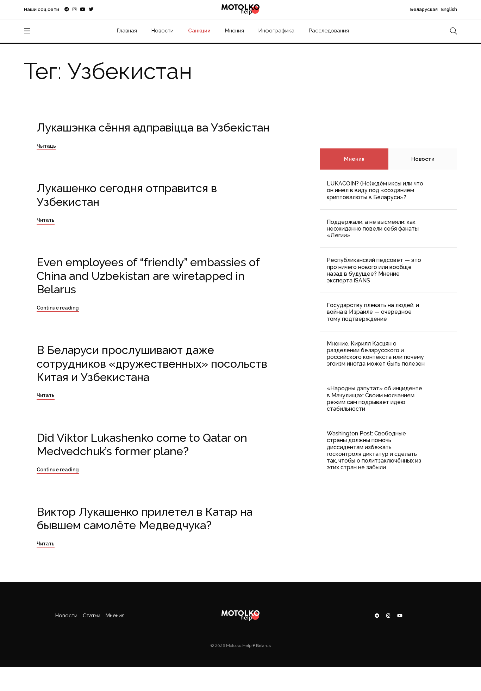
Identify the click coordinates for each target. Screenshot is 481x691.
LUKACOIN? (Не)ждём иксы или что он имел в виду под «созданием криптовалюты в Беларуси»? (375, 190)
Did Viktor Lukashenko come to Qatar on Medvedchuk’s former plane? (142, 444)
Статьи (91, 615)
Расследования (329, 30)
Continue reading (58, 308)
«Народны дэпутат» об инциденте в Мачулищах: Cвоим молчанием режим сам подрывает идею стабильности (374, 398)
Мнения (234, 30)
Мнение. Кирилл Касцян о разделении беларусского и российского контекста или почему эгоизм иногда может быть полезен (376, 353)
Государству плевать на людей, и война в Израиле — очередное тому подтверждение (373, 312)
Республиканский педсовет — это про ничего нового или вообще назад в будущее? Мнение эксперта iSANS (374, 270)
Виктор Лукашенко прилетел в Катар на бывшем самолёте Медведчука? (144, 518)
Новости (162, 30)
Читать (46, 220)
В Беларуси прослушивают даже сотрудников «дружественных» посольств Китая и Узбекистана (152, 363)
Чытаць (46, 146)
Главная (127, 30)
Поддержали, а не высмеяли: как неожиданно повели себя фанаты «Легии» (373, 229)
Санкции (199, 30)
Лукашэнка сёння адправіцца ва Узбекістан (153, 127)
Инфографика (276, 30)
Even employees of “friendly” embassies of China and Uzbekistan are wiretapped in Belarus (148, 276)
